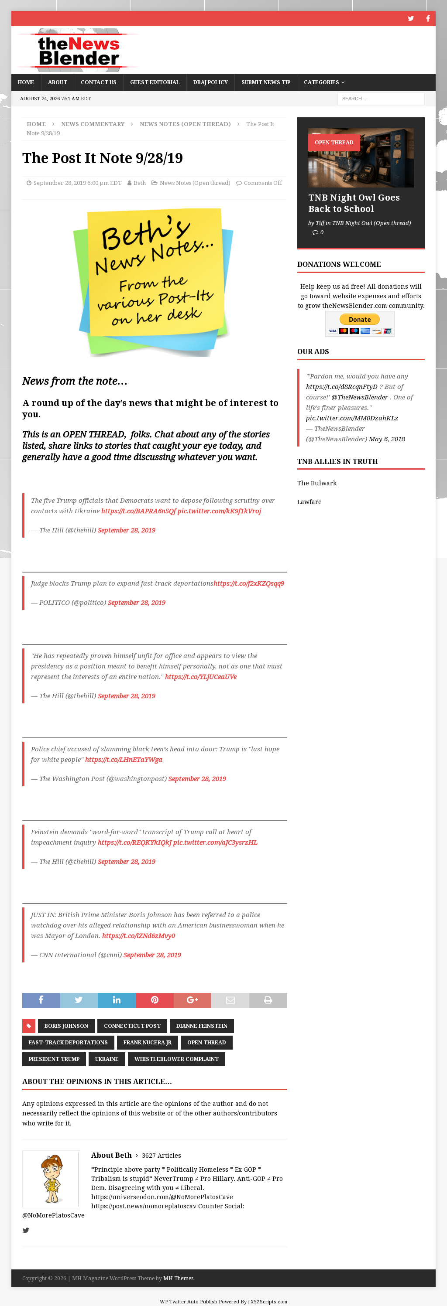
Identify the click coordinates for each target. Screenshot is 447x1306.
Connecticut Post (132, 1026)
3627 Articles (161, 1155)
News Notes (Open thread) (195, 183)
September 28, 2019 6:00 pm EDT (78, 183)
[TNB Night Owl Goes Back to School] (361, 158)
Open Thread (206, 1043)
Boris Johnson (66, 1026)
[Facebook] (428, 18)
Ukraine (107, 1059)
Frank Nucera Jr (148, 1043)
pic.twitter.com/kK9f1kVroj (219, 511)
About (57, 82)
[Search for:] (381, 98)
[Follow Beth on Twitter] (26, 1230)
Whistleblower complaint (176, 1059)
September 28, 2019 (126, 530)
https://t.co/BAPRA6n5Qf (138, 511)
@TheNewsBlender (359, 397)
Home (26, 82)
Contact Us (99, 82)
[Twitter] (411, 18)
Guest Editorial (155, 82)
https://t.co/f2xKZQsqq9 (248, 583)
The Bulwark (317, 483)
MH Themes (178, 1278)
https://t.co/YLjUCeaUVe (201, 677)
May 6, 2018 (387, 439)
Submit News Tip (265, 82)
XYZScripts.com (269, 1302)
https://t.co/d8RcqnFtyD (342, 387)
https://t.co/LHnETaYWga (123, 760)
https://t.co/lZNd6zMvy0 (138, 936)
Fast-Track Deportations (68, 1043)
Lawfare (309, 501)
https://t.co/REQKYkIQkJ (135, 842)
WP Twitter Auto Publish (188, 1302)
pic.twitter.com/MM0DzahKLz (352, 418)
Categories (321, 82)
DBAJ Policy (210, 82)
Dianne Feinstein (201, 1026)
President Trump (54, 1059)
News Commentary (92, 124)
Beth (140, 183)
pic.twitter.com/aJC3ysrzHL (215, 842)
